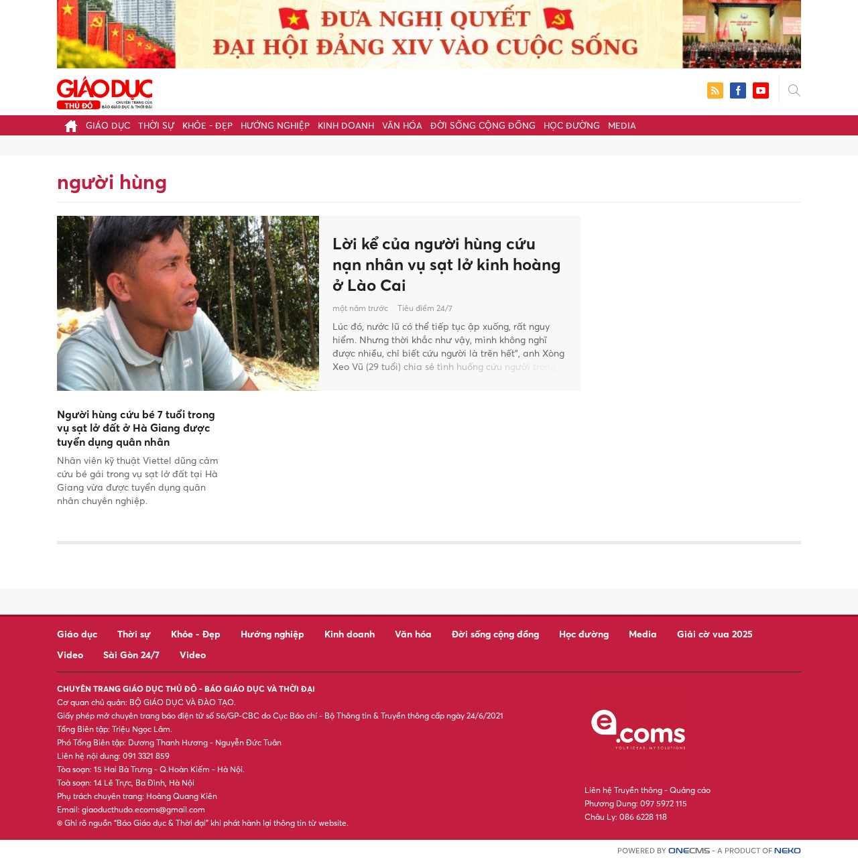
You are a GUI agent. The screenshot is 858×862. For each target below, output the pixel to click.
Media (622, 125)
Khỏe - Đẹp (207, 125)
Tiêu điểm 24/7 (424, 308)
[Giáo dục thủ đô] (104, 91)
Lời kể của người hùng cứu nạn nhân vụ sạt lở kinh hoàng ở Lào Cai (446, 264)
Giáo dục (108, 125)
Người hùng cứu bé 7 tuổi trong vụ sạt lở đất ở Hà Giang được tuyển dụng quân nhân (136, 428)
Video (70, 654)
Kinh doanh (346, 125)
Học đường (572, 125)
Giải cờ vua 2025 (715, 633)
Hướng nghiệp (275, 125)
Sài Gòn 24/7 (131, 654)
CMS (689, 851)
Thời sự (156, 125)
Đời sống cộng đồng (483, 125)
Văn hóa (402, 125)
